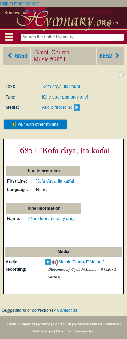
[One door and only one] (65, 97)
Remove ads (16, 12)
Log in (88, 22)
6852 (106, 56)
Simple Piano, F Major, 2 (81, 262)
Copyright (27, 324)
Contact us (67, 310)
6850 (20, 56)
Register (110, 22)
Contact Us (62, 324)
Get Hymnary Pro (81, 331)
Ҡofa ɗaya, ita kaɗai (61, 86)
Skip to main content (19, 3)
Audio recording (57, 107)
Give (60, 331)
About (11, 324)
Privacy (44, 324)
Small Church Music (51, 56)
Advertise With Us (88, 324)
